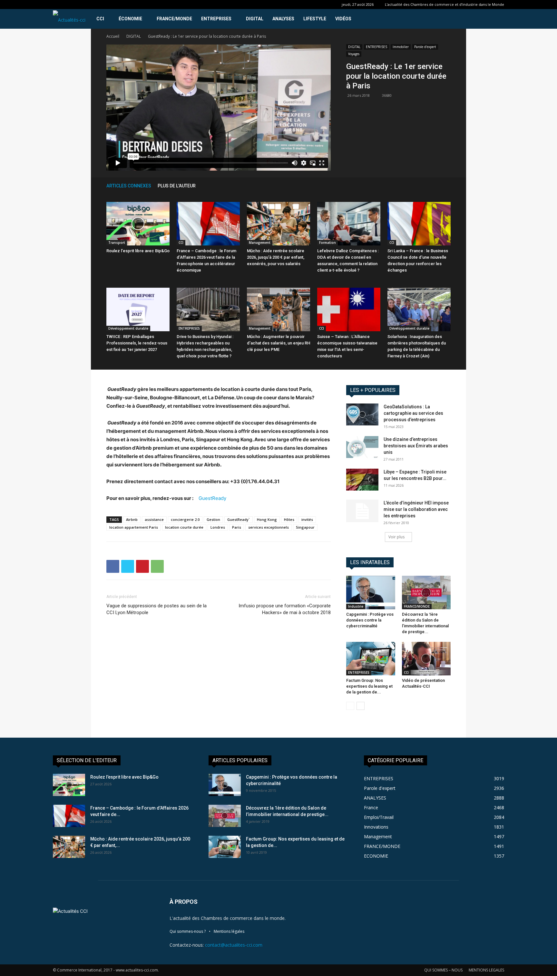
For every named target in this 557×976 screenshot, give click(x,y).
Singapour (305, 527)
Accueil (112, 36)
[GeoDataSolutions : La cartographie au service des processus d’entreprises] (362, 414)
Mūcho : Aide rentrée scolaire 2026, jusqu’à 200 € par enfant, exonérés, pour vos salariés (275, 257)
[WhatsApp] (157, 566)
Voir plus (396, 537)
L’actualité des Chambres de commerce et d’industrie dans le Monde (444, 4)
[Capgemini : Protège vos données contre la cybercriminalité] (370, 592)
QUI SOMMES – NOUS (443, 970)
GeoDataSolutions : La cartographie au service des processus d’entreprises (413, 413)
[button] (496, 19)
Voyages (353, 54)
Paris (236, 527)
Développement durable (128, 328)
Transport (116, 242)
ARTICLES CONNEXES (128, 185)
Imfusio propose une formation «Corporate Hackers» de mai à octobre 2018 (285, 609)
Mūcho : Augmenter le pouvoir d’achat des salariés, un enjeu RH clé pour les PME (278, 343)
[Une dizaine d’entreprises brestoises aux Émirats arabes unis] (362, 447)
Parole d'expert (425, 47)
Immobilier (401, 47)
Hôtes (289, 519)
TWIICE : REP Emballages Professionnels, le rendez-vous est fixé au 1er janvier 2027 (136, 343)
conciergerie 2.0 (185, 519)
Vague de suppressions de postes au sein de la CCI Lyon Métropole (156, 609)
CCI (100, 18)
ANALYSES (283, 18)
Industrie (355, 606)
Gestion (213, 519)
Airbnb (132, 519)
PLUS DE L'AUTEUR (177, 185)
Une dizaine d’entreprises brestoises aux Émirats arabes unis (416, 446)
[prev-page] (438, 186)
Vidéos (343, 18)
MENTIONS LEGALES (486, 970)
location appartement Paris (133, 527)
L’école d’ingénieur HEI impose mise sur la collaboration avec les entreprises (416, 509)
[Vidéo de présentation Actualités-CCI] (426, 658)
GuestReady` (238, 519)
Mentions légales (229, 931)
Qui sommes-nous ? (188, 931)
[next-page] (447, 186)
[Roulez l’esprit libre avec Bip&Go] (138, 223)
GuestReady (212, 498)
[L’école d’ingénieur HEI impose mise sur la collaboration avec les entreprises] (362, 511)
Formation (327, 242)
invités (307, 519)
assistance (154, 519)
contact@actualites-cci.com (233, 945)
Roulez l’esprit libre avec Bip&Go (138, 250)
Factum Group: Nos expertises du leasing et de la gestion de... (369, 686)
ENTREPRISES (216, 18)
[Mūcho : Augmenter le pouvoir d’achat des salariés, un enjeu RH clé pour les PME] (278, 309)
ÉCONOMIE (130, 18)
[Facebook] (112, 566)
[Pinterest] (142, 566)
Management (259, 242)
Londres (217, 527)
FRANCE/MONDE (174, 18)
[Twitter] (127, 566)
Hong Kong (267, 519)
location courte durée (184, 527)
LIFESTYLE (314, 18)
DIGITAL (254, 18)
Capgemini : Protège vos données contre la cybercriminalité (370, 620)
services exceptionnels (268, 527)
